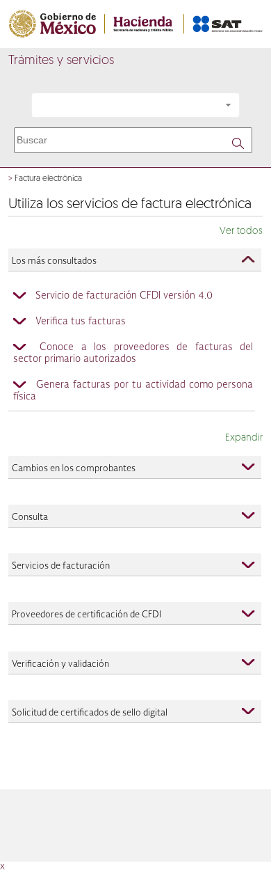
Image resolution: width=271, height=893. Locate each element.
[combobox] (135, 105)
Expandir (244, 438)
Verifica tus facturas (80, 321)
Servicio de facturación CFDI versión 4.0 (124, 296)
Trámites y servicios (61, 61)
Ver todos (241, 231)
